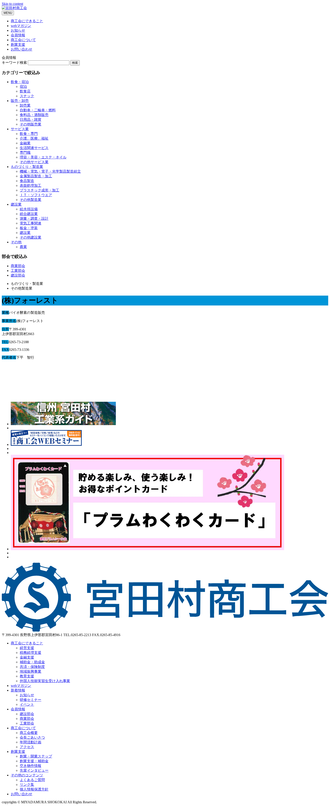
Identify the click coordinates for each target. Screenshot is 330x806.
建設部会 (18, 275)
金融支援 (27, 657)
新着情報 (18, 690)
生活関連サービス (34, 148)
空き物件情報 (30, 766)
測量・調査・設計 (34, 218)
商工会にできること (27, 21)
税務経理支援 (30, 652)
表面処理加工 (30, 185)
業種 (5, 312)
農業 (23, 247)
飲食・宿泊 (20, 82)
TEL (5, 342)
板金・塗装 (29, 228)
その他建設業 (30, 237)
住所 (5, 329)
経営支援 (27, 648)
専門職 (25, 152)
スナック (27, 96)
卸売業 (25, 105)
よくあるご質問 (32, 780)
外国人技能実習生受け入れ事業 (45, 681)
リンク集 (27, 784)
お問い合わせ (21, 49)
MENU (8, 13)
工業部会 (18, 270)
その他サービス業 (34, 162)
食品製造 (27, 181)
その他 (16, 242)
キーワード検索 (14, 62)
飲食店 (25, 91)
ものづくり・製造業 (27, 167)
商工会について (23, 40)
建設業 (16, 204)
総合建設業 (29, 214)
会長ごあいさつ (32, 737)
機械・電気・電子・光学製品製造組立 (50, 171)
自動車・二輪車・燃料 (38, 110)
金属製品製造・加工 (36, 176)
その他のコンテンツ (27, 775)
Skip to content (12, 4)
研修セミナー (30, 700)
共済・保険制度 (32, 667)
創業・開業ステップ (36, 756)
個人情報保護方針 (34, 789)
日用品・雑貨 (30, 119)
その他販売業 (30, 124)
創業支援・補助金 (34, 761)
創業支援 (18, 44)
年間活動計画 (30, 742)
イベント (27, 704)
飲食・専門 (29, 134)
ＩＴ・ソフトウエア (36, 195)
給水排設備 (29, 209)
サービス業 (20, 129)
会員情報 (18, 35)
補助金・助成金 (32, 662)
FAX (5, 349)
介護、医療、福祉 (34, 138)
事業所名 (9, 321)
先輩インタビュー (34, 770)
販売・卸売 (20, 101)
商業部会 (18, 266)
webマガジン (21, 26)
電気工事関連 (30, 223)
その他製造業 (30, 200)
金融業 (25, 143)
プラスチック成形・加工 (39, 190)
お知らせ (18, 30)
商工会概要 (29, 733)
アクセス (27, 747)
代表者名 (9, 357)
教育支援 (27, 676)
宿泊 (23, 86)
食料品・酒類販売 (34, 115)
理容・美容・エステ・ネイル (43, 157)
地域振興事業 (30, 671)
